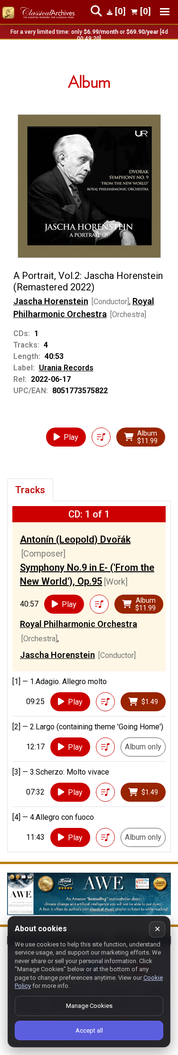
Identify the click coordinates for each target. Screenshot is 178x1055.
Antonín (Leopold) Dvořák (75, 539)
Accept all (89, 1030)
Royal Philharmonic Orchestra (78, 624)
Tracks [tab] (30, 490)
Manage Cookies (89, 1005)
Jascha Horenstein (50, 301)
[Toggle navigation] (165, 11)
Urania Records (66, 367)
